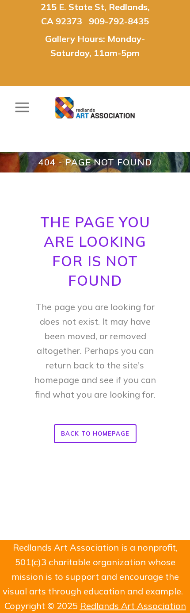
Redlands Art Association (133, 605)
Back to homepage (95, 433)
